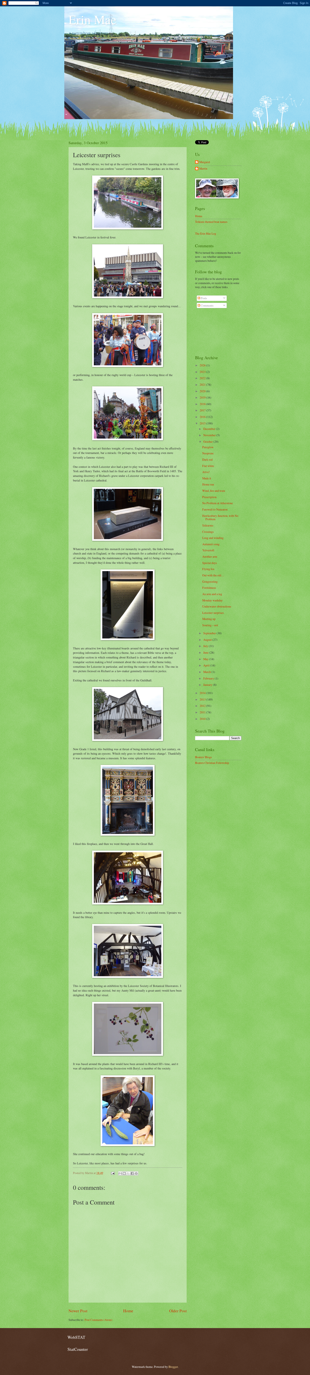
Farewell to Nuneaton (215, 509)
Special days (209, 563)
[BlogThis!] (124, 1173)
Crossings (208, 532)
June (206, 652)
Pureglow (208, 447)
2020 (203, 391)
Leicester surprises (213, 613)
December (209, 429)
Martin (203, 168)
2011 (203, 712)
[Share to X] (128, 1173)
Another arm (209, 557)
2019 (203, 397)
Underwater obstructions (216, 606)
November (209, 435)
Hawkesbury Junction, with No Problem (220, 517)
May (206, 659)
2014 (203, 693)
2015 (203, 423)
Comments (206, 305)
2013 (203, 699)
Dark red (207, 459)
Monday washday (212, 600)
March (207, 672)
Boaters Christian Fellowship (212, 763)
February (209, 678)
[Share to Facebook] (132, 1173)
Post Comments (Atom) (98, 1320)
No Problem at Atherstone (217, 503)
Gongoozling (210, 582)
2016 (203, 417)
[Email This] (120, 1173)
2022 (203, 378)
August (207, 640)
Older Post (178, 1310)
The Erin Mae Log (205, 233)
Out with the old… (213, 575)
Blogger (173, 1367)
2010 (203, 719)
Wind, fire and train (213, 491)
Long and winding (213, 538)
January (208, 685)
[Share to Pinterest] (136, 1173)
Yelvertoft (208, 550)
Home (128, 1310)
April (206, 665)
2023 (203, 372)
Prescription (209, 497)
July (206, 646)
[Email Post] (113, 1173)
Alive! (206, 472)
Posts (203, 298)
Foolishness (209, 588)
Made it (206, 478)
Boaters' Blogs (203, 757)
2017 (203, 410)
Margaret (204, 162)
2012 (203, 706)
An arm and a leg (212, 594)
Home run (208, 484)
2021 (203, 385)
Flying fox (208, 569)
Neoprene (208, 453)
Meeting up (209, 619)
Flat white (208, 466)
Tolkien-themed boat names (211, 222)
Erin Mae (92, 19)
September (210, 633)
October (208, 442)
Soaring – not (210, 625)
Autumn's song (211, 544)
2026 (203, 365)
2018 (203, 404)
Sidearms (207, 525)
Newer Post (78, 1310)
